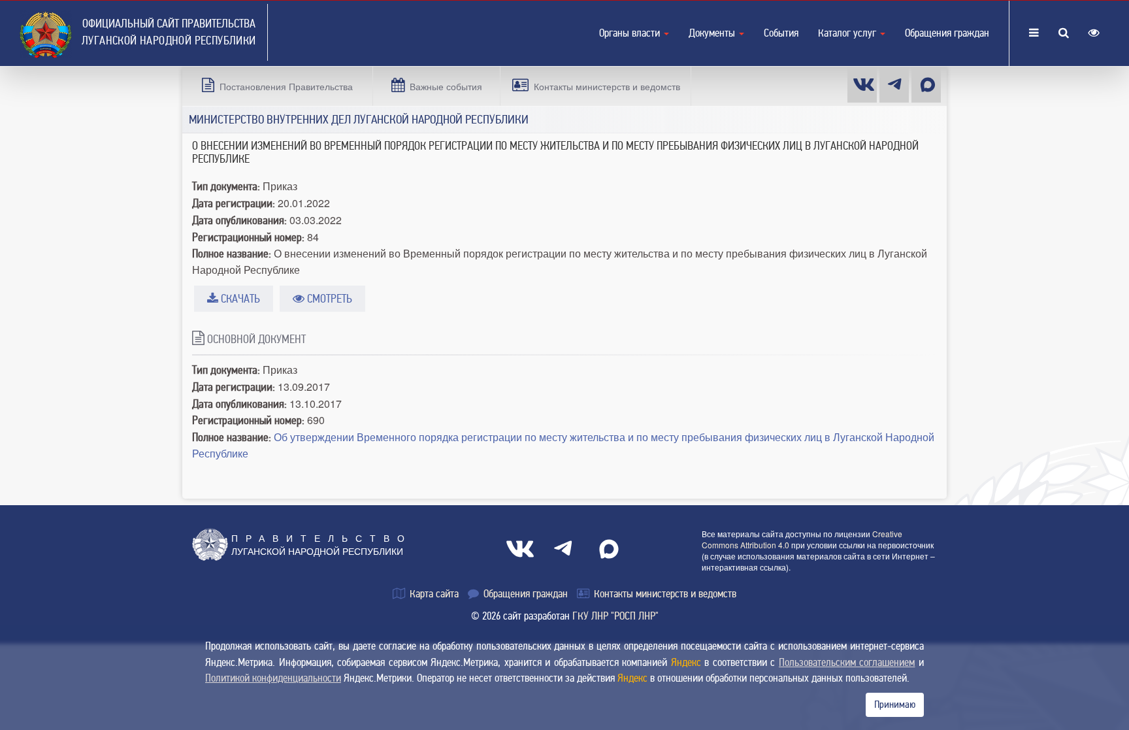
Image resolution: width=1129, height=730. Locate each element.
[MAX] (926, 85)
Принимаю (894, 704)
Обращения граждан (947, 33)
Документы (713, 33)
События (781, 33)
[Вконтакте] (862, 85)
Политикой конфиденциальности (273, 678)
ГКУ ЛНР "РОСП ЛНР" (615, 616)
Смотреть (328, 298)
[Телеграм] (894, 85)
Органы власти (631, 33)
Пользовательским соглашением (847, 662)
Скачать (239, 298)
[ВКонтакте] (520, 549)
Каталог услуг (848, 33)
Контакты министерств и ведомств (663, 594)
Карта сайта (433, 594)
